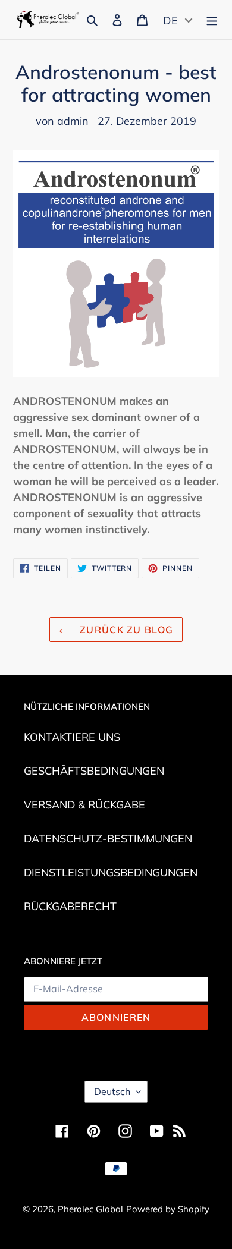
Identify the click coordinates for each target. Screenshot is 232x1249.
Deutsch (112, 1091)
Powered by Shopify (167, 1209)
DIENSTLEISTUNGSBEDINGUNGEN (110, 872)
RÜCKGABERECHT (70, 906)
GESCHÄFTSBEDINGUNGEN (94, 771)
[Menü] (211, 19)
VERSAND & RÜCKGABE (84, 804)
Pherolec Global (90, 1209)
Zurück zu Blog (125, 629)
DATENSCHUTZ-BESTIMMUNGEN (108, 838)
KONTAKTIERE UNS (72, 737)
